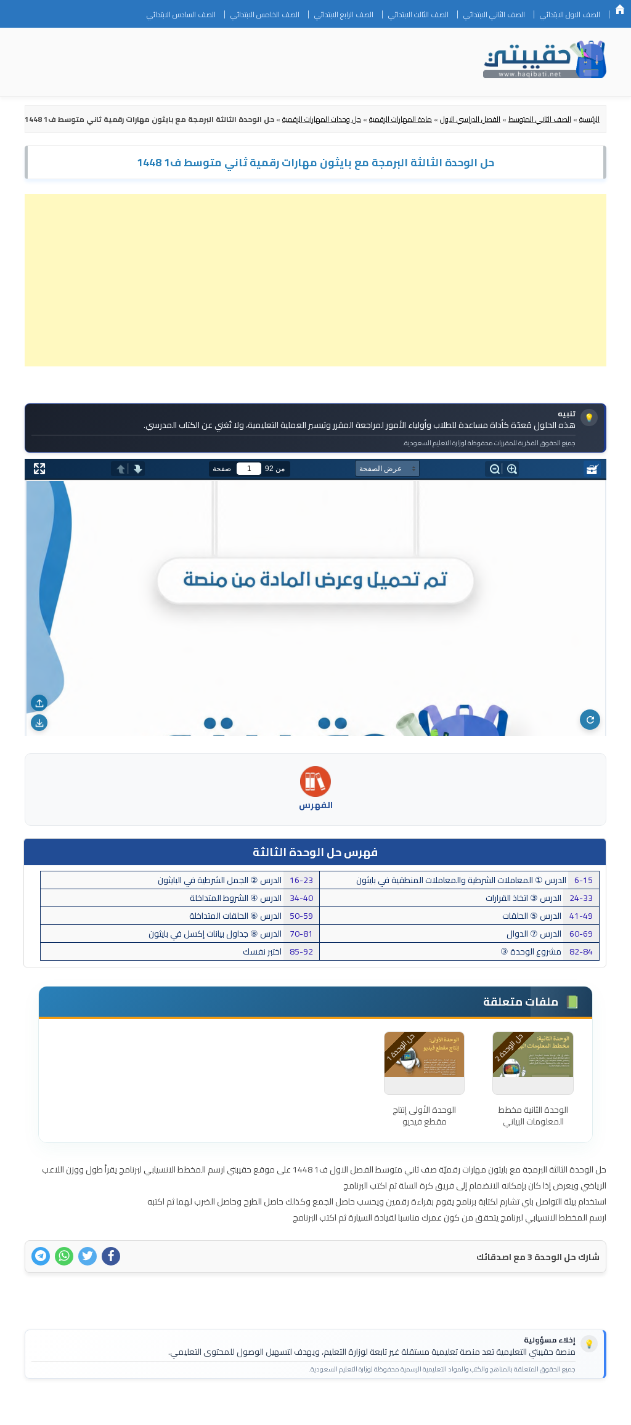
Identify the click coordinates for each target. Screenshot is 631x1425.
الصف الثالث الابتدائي (418, 14)
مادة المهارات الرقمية (400, 119)
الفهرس (316, 805)
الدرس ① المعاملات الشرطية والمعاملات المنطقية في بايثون (474, 880)
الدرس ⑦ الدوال (550, 934)
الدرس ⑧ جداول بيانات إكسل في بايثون (231, 934)
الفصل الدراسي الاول (470, 119)
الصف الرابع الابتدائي (343, 14)
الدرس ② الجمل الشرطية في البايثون (235, 880)
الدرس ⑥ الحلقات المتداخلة (251, 916)
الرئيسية (620, 9)
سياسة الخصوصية (519, 1408)
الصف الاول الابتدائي (570, 14)
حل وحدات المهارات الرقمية (321, 119)
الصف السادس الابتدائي (181, 14)
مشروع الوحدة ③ (546, 951)
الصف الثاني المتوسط (539, 119)
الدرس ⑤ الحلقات (547, 916)
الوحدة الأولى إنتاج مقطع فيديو (424, 1116)
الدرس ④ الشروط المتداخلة (251, 898)
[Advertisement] (315, 280)
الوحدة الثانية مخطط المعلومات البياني (533, 1116)
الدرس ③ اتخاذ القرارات (539, 898)
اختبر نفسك (278, 951)
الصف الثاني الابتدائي (494, 14)
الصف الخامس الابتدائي (264, 14)
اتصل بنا (577, 1408)
